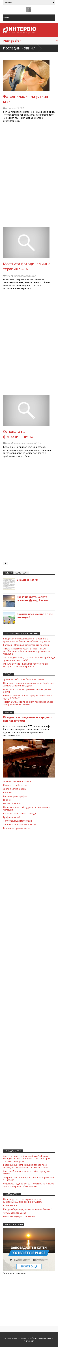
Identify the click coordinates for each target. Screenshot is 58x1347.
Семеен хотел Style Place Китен (19, 824)
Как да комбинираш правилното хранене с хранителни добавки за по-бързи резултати (26, 640)
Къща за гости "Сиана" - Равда (19, 813)
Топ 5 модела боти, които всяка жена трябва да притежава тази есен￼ (29, 658)
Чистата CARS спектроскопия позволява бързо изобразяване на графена (28, 703)
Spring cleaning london (14, 788)
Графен (7, 799)
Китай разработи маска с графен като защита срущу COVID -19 (27, 697)
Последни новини (19, 48)
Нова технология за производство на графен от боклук (28, 690)
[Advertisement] (29, 176)
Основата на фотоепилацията (18, 434)
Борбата (7, 792)
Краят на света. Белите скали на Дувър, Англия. (33, 598)
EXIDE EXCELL (10, 1205)
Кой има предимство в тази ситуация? (35, 615)
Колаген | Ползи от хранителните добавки (26, 644)
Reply (7, 275)
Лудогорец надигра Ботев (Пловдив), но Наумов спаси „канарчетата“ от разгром (28, 1185)
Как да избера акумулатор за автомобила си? (27, 1209)
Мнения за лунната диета (16, 828)
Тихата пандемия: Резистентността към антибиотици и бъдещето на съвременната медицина (26, 651)
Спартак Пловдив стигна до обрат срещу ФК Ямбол (26, 1172)
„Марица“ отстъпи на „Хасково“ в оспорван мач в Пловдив (28, 1178)
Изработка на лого (13, 803)
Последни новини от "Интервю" (39, 1339)
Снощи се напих (27, 580)
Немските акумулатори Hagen (19, 1216)
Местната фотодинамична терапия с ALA (26, 266)
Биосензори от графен (15, 796)
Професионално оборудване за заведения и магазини (26, 808)
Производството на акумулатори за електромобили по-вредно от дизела (23, 1200)
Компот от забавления (15, 785)
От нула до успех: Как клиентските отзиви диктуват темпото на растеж (25, 665)
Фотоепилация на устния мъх (25, 99)
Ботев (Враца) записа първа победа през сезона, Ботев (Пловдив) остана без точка (25, 1166)
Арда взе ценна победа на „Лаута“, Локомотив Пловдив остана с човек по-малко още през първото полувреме (27, 1159)
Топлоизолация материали (17, 820)
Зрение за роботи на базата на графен (23, 679)
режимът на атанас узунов (17, 781)
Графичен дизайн (12, 817)
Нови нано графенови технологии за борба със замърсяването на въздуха (28, 684)
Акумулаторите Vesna (14, 1212)
